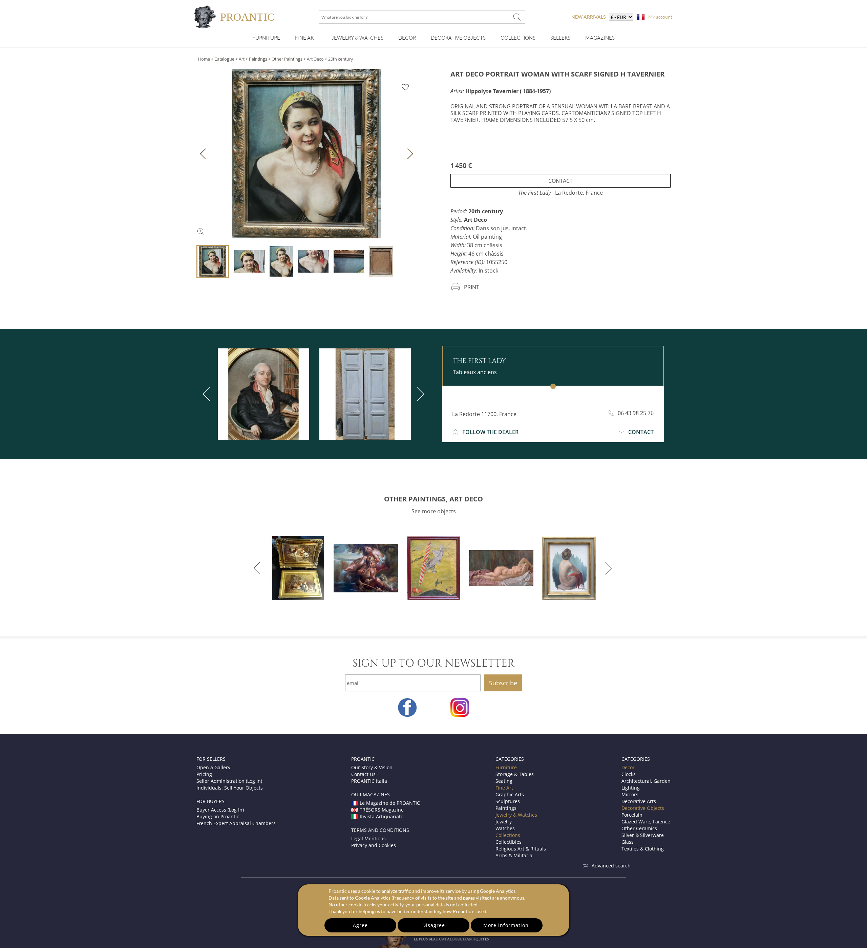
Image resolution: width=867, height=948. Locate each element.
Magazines (600, 38)
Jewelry (503, 821)
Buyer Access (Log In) (220, 809)
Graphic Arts (509, 794)
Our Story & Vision (372, 767)
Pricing (204, 774)
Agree (360, 925)
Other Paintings (287, 59)
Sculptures (507, 801)
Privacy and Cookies (373, 845)
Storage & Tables (514, 774)
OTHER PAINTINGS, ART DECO (433, 498)
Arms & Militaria (513, 855)
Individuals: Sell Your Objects (229, 787)
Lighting (630, 787)
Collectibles (508, 842)
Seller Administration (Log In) (229, 781)
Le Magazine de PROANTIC (390, 803)
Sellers (560, 38)
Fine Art (306, 38)
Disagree (433, 925)
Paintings (258, 59)
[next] (419, 394)
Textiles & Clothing (642, 848)
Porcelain (631, 815)
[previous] (208, 394)
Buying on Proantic (217, 816)
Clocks (628, 774)
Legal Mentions (368, 838)
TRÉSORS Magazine (382, 809)
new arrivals (588, 17)
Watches (505, 828)
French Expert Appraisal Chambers (236, 823)
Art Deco (315, 59)
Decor (407, 38)
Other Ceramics (639, 828)
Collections (518, 38)
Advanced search (611, 865)
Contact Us (363, 774)
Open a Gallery (213, 767)
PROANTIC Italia (369, 781)
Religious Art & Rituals (520, 848)
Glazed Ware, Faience (645, 821)
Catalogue (224, 59)
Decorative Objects (458, 38)
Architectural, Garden (646, 781)
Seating (503, 781)
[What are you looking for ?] (516, 17)
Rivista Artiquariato (381, 816)
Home (204, 59)
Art (242, 59)
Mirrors (629, 794)
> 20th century (339, 59)
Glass (627, 842)
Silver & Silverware (642, 835)
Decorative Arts (638, 801)
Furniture (266, 38)
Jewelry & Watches (357, 38)
